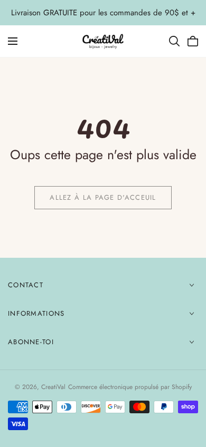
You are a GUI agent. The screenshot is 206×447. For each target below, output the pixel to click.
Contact (25, 285)
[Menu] (12, 41)
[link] (103, 197)
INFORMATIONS (36, 313)
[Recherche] (174, 41)
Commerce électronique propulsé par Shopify (130, 387)
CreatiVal (53, 387)
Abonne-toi (31, 342)
